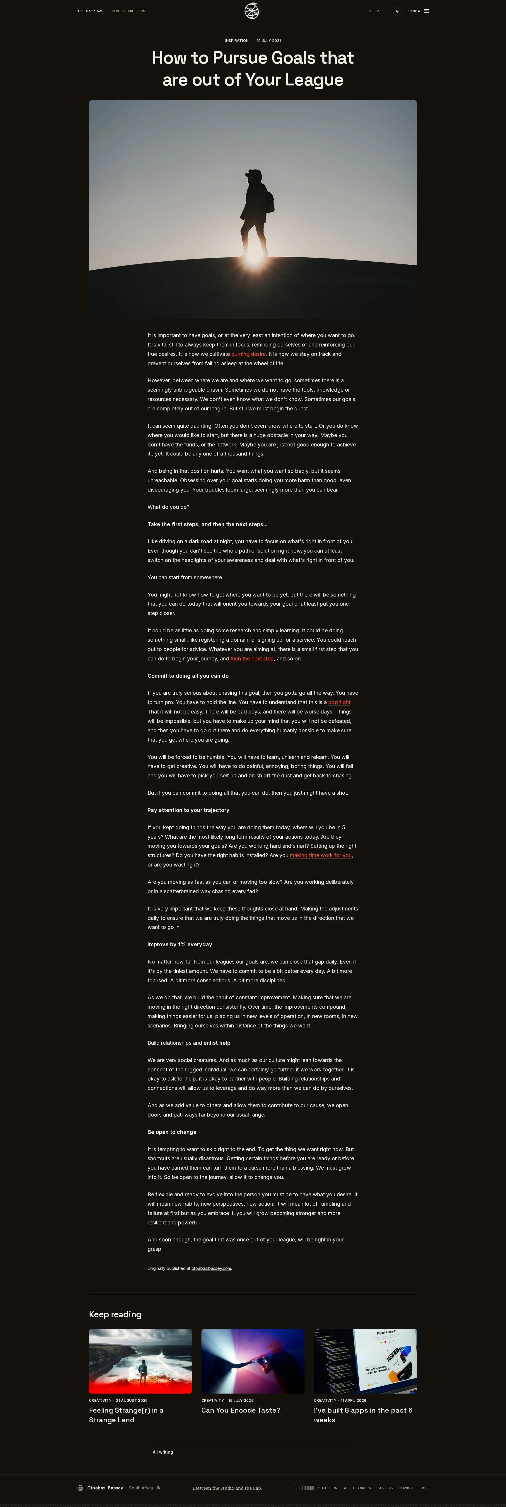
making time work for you (321, 855)
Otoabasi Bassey (120, 1487)
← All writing (160, 1452)
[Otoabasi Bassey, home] (253, 11)
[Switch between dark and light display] (397, 11)
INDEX (414, 11)
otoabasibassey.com (211, 1268)
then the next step (251, 658)
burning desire (248, 354)
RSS (425, 1488)
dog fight (339, 702)
